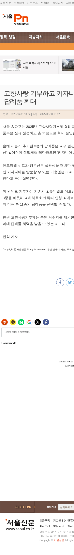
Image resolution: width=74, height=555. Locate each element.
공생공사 (57, 2)
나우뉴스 (32, 2)
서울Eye (19, 2)
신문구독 (44, 520)
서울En (45, 2)
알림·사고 (58, 526)
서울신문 (5, 2)
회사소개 (44, 526)
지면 (67, 520)
